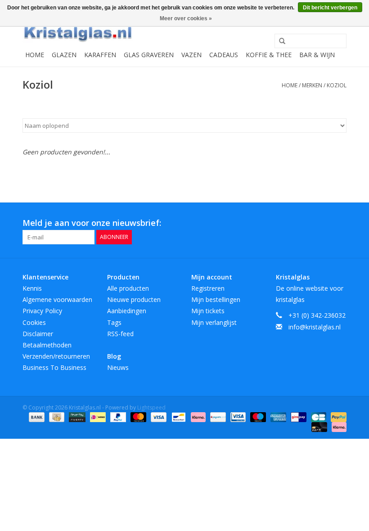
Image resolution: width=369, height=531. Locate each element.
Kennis (32, 288)
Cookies (34, 322)
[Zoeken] (279, 41)
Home (34, 54)
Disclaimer (37, 333)
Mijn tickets (208, 310)
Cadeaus (223, 54)
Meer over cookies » (186, 18)
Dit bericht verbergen (330, 7)
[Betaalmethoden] (36, 416)
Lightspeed (151, 407)
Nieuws (118, 367)
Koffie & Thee (269, 54)
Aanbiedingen (126, 310)
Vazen (191, 54)
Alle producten (128, 288)
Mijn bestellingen (215, 299)
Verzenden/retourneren (56, 356)
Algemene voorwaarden (57, 299)
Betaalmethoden (47, 345)
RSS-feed (120, 333)
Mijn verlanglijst (214, 322)
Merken (312, 85)
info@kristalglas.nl (314, 327)
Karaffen (100, 54)
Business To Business (54, 367)
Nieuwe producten (134, 299)
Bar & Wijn (317, 54)
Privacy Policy (42, 310)
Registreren (208, 288)
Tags (114, 322)
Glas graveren (149, 54)
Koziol (336, 85)
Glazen (64, 54)
